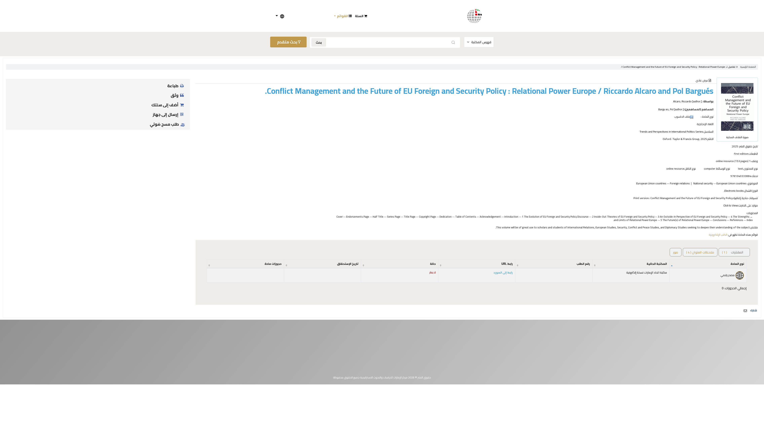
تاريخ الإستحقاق (348, 263)
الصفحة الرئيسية (748, 66)
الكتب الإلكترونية (718, 234)
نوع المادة (737, 263)
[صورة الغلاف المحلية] (737, 106)
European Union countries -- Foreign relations (663, 183)
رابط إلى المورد (503, 272)
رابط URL (507, 263)
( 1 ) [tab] (732, 252)
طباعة (173, 85)
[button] (361, 16)
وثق (175, 95)
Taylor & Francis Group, (686, 139)
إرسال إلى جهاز (166, 114)
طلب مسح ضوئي (165, 124)
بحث (319, 42)
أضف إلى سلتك (165, 104)
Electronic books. (734, 190)
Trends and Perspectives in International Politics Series (671, 131)
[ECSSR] (478, 16)
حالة (433, 263)
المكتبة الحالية (657, 263)
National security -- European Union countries (719, 183)
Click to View (730, 205)
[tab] (700, 252)
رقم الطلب (583, 263)
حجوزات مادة (273, 263)
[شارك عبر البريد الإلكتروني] (745, 310)
